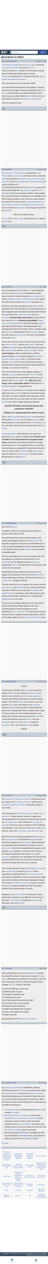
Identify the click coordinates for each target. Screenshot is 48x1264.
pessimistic (39, 575)
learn (11, 705)
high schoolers (28, 299)
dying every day (28, 65)
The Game (24, 1133)
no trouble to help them (11, 68)
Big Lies (13, 527)
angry (13, 437)
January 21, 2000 (11, 173)
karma (22, 612)
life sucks (18, 1195)
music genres (41, 1185)
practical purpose (36, 1093)
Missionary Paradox (29, 1184)
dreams (21, 702)
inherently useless (11, 1093)
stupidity (16, 417)
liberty (11, 851)
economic (5, 857)
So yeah (5, 1143)
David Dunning (17, 176)
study (4, 179)
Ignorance (32, 693)
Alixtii (10, 968)
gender (39, 822)
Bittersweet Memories (41, 1190)
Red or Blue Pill (41, 1156)
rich (19, 831)
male (30, 831)
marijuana (18, 1190)
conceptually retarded (37, 182)
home (14, 445)
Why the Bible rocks (30, 1166)
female (36, 831)
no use (37, 562)
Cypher (34, 900)
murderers (27, 99)
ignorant (30, 187)
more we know (7, 587)
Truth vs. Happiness (6, 1195)
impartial (33, 839)
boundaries (6, 722)
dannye (25, 390)
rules (29, 719)
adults (31, 345)
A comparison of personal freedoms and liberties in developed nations (18, 1176)
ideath (10, 169)
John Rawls (21, 805)
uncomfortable (25, 1124)
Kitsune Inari (12, 1083)
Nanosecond (12, 681)
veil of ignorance (11, 822)
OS (22, 76)
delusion (35, 420)
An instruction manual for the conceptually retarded (18, 1156)
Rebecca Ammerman (28, 1019)
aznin (9, 795)
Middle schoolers (15, 299)
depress (28, 549)
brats (11, 348)
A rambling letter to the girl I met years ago (18, 1184)
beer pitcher (38, 451)
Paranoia (30, 1190)
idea (3, 61)
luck (15, 612)
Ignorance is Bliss (22, 799)
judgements (6, 599)
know (29, 290)
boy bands (38, 356)
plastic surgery (15, 359)
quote (27, 690)
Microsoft (5, 76)
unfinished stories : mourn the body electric (18, 1166)
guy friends (24, 451)
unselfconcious (17, 218)
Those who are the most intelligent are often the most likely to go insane (6, 1156)
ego (37, 218)
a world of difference (33, 617)
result (37, 716)
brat (42, 296)
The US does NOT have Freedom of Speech (30, 1156)
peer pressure (16, 420)
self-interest (26, 842)
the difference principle (37, 868)
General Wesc (12, 61)
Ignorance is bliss (18, 894)
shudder (16, 1112)
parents (9, 332)
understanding (7, 593)
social (34, 854)
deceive (5, 221)
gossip (16, 356)
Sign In (43, 52)
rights (7, 350)
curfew (13, 338)
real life (14, 345)
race (34, 822)
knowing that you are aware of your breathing (22, 1118)
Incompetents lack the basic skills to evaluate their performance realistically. (23, 203)
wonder (21, 208)
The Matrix (15, 900)
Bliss (40, 693)
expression (9, 799)
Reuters (22, 173)
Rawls (33, 973)
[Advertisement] (24, 25)
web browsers (20, 79)
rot (42, 422)
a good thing (17, 1087)
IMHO (10, 417)
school (11, 362)
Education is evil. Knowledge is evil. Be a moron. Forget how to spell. (41, 1166)
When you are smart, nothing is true (7, 1166)
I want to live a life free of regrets (30, 1176)
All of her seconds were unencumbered (41, 1195)
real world (13, 375)
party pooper (24, 454)
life (7, 345)
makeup (5, 359)
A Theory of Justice (23, 802)
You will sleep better (12, 1110)
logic (22, 190)
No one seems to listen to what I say (7, 1184)
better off (20, 587)
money (15, 380)
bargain (42, 837)
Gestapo (33, 332)
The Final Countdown (13, 1130)
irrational (29, 871)
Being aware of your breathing (16, 1115)
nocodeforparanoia (9, 434)
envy (6, 218)
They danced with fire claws (41, 1176)
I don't (31, 68)
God (30, 96)
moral (4, 805)
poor (25, 831)
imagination (36, 696)
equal (43, 828)
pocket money (20, 335)
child (39, 350)
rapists (34, 99)
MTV (30, 375)
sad (14, 708)
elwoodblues (12, 523)
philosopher (11, 805)
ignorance (18, 293)
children (25, 696)
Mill (25, 973)
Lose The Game (31, 1138)
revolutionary (10, 871)
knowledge (6, 562)
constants (36, 705)
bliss (27, 725)
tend (10, 193)
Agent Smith (19, 903)
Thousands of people (10, 65)
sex (25, 359)
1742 (13, 985)
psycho (22, 457)
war (17, 71)
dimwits (41, 323)
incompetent (20, 182)
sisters (33, 422)
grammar (28, 190)
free (35, 828)
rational (15, 565)
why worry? (34, 541)
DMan (10, 287)
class (4, 825)
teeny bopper (35, 296)
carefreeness (28, 350)
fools (16, 320)
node (15, 693)
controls (25, 722)
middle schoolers (25, 315)
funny (7, 210)
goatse (38, 1110)
